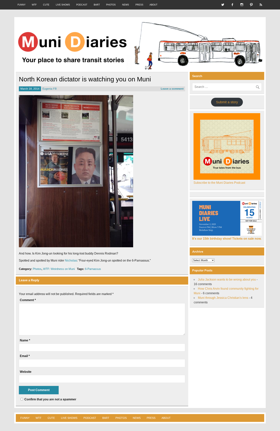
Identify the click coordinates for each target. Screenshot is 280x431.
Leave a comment (172, 88)
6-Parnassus (93, 268)
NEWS (125, 4)
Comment (28, 300)
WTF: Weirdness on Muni (59, 268)
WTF (34, 4)
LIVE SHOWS (63, 4)
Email (25, 356)
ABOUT (153, 4)
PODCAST (81, 4)
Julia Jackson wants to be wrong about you (227, 279)
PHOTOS (111, 4)
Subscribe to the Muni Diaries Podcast (219, 182)
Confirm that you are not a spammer (50, 399)
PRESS (139, 4)
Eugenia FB (49, 88)
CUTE (46, 4)
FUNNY (22, 4)
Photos (37, 268)
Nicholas (71, 260)
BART (97, 4)
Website (25, 371)
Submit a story (227, 102)
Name (25, 340)
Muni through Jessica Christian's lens (223, 297)
